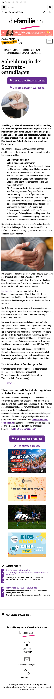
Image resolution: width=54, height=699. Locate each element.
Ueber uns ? (43, 685)
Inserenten (32, 687)
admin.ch (11, 383)
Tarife (20, 12)
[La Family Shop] (12, 41)
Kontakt (35, 685)
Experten (13, 12)
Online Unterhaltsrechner (24, 429)
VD (13, 2)
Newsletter (40, 687)
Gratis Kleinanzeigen (27, 689)
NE (21, 2)
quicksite (19, 685)
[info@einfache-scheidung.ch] (2, 578)
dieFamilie (6, 2)
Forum (4, 12)
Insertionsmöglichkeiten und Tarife (15, 687)
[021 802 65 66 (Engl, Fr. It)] (2, 571)
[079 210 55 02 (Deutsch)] (2, 574)
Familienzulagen (8, 291)
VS (25, 2)
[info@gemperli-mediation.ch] (2, 588)
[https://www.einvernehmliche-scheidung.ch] (2, 592)
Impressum (28, 685)
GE (17, 2)
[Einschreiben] (44, 12)
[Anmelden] (50, 12)
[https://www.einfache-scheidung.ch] (2, 581)
